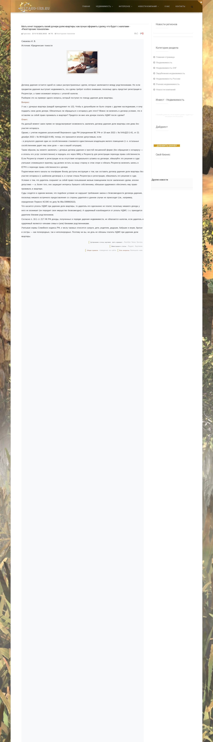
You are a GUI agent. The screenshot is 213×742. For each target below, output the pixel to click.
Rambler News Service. (133, 242)
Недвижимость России (168, 79)
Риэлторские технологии (65, 34)
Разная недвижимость (168, 84)
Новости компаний (165, 89)
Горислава (27, 34)
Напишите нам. (136, 250)
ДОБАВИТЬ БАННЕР (167, 145)
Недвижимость (164, 62)
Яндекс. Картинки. (135, 246)
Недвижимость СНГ (166, 68)
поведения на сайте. (108, 250)
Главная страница (165, 57)
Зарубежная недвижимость (170, 73)
